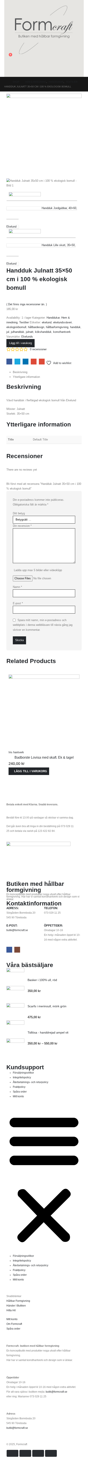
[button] (7, 3)
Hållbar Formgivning (18, 1300)
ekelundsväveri (62, 322)
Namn (17, 587)
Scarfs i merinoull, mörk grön (47, 1006)
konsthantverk (62, 331)
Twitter (17, 361)
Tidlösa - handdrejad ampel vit (48, 1032)
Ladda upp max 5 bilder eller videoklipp (38, 570)
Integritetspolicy (22, 1077)
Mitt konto (18, 1096)
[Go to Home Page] (5, 81)
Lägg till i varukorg (20, 343)
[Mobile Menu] (6, 71)
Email (42, 361)
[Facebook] (9, 950)
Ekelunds (27, 336)
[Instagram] (17, 950)
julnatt (29, 331)
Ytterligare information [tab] (26, 376)
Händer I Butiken (16, 1305)
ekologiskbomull (16, 327)
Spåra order (20, 1091)
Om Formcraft (14, 1323)
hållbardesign (36, 327)
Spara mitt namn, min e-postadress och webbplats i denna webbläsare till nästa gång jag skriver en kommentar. (42, 624)
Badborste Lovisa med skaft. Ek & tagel (44, 757)
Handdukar (53, 317)
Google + (34, 361)
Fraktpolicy (19, 1086)
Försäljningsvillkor (23, 1072)
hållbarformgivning (57, 327)
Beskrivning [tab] (20, 372)
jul (7, 331)
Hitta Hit (11, 1310)
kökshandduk (43, 331)
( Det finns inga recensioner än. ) (26, 304)
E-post (18, 603)
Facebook (9, 361)
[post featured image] (44, 710)
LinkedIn (25, 361)
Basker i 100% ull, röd (42, 980)
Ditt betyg (19, 513)
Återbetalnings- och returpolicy (30, 1082)
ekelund (46, 322)
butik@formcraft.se (17, 930)
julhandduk (17, 331)
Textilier (24, 322)
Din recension (22, 525)
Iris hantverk (16, 752)
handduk (75, 327)
